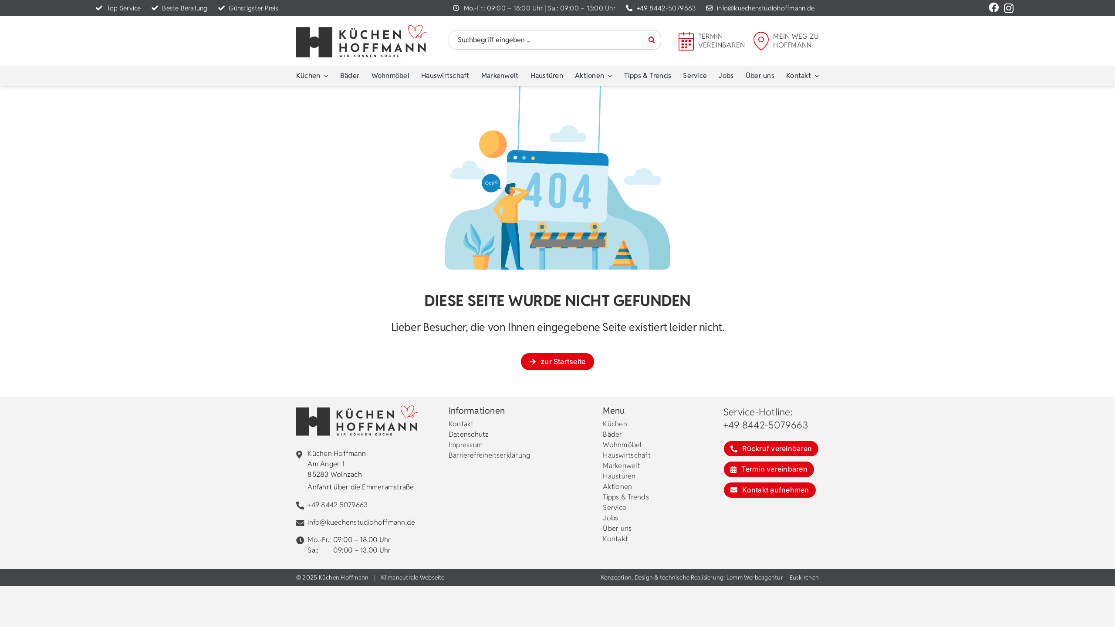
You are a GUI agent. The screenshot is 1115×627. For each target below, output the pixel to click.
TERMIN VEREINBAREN (721, 41)
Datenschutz (469, 434)
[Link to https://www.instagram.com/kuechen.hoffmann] (1009, 8)
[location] (761, 35)
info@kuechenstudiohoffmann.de (765, 8)
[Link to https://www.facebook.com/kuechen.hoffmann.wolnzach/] (994, 8)
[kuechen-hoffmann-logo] (361, 28)
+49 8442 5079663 (337, 504)
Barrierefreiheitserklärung (489, 455)
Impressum (466, 444)
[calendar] (686, 35)
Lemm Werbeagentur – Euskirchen (772, 577)
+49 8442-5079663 (666, 8)
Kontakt (461, 423)
